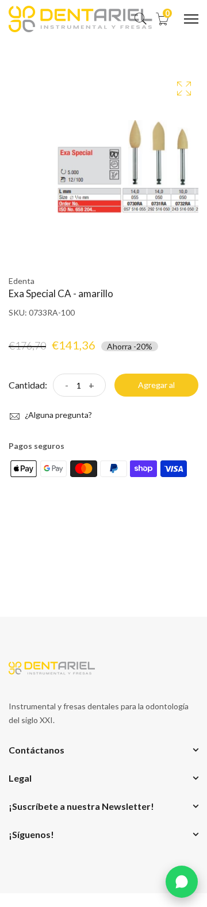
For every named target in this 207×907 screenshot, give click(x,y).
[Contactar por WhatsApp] (182, 882)
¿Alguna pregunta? (57, 415)
